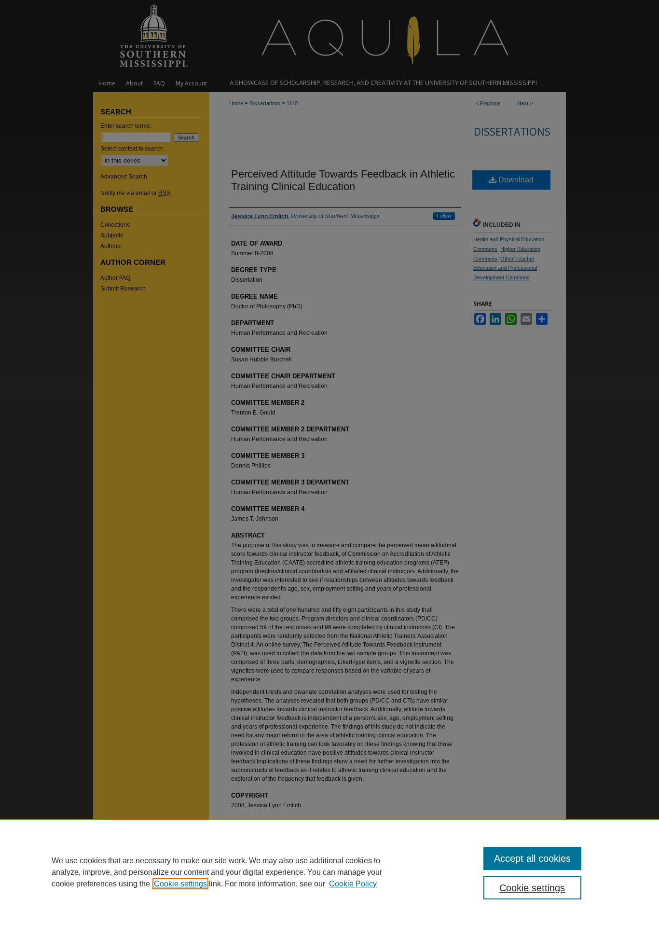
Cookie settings (180, 884)
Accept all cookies (532, 858)
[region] (329, 872)
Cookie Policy (353, 884)
